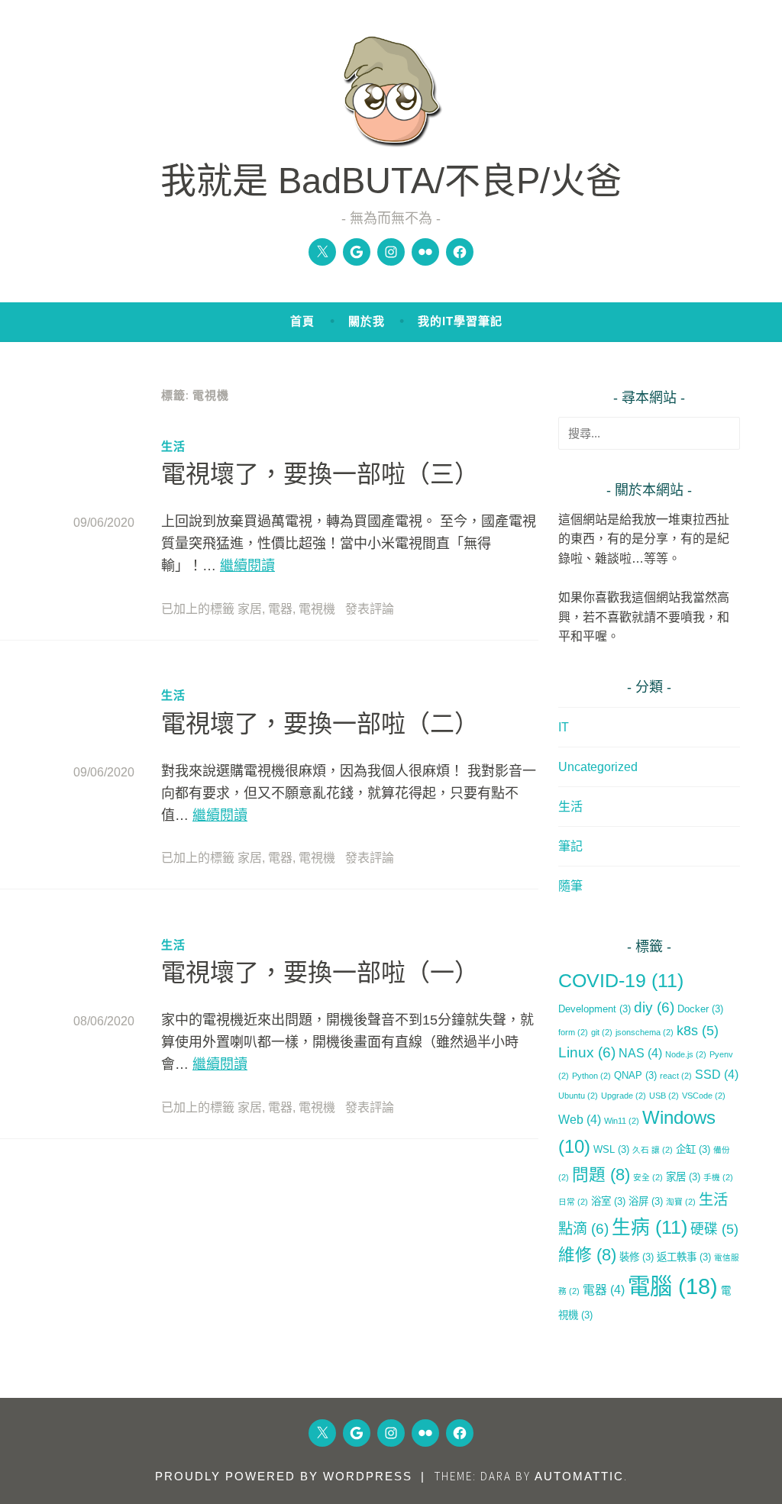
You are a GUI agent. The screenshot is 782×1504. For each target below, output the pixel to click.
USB (664, 1095)
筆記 (570, 846)
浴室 (608, 1201)
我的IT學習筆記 (460, 321)
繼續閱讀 (247, 565)
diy (654, 1007)
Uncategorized (598, 766)
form (573, 1032)
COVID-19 (620, 980)
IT (563, 727)
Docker (700, 1009)
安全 (648, 1177)
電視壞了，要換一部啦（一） (320, 972)
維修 (587, 1254)
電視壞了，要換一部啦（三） (320, 474)
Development (594, 1009)
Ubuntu (578, 1095)
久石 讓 (652, 1149)
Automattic (579, 1476)
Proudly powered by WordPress (283, 1476)
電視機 (317, 608)
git (601, 1032)
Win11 (621, 1120)
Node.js (685, 1054)
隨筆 (570, 885)
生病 (649, 1227)
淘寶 (681, 1201)
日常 (573, 1201)
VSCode (703, 1095)
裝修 (636, 1257)
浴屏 (646, 1201)
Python (591, 1075)
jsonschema (645, 1032)
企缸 (693, 1149)
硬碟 (714, 1229)
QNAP (635, 1075)
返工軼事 (684, 1257)
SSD (716, 1074)
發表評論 (369, 608)
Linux (587, 1052)
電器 (280, 608)
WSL (611, 1149)
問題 (601, 1174)
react (676, 1075)
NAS (640, 1053)
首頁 (302, 321)
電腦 (673, 1286)
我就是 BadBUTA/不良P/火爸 (391, 180)
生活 (173, 446)
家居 (250, 608)
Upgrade (623, 1095)
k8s (698, 1030)
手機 (718, 1177)
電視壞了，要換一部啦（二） (320, 723)
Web (579, 1119)
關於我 (366, 321)
